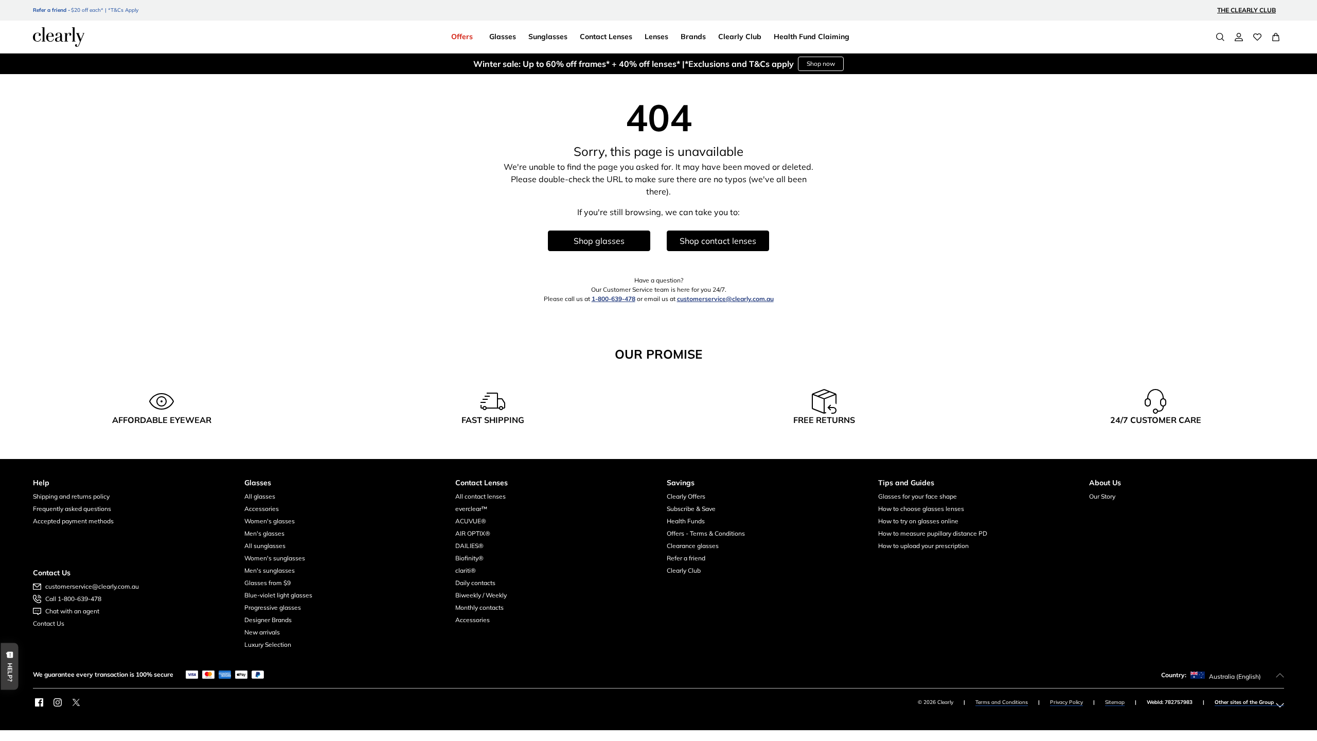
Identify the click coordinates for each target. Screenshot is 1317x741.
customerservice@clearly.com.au (725, 299)
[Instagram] (57, 702)
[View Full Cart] (1276, 37)
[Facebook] (39, 702)
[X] (76, 702)
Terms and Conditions (1001, 702)
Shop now (821, 63)
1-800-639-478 (613, 299)
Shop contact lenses (718, 241)
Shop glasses (599, 241)
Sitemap (1115, 702)
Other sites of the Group (1244, 702)
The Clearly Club (1246, 10)
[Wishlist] (1257, 37)
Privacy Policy (1066, 702)
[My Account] (1239, 37)
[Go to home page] (58, 37)
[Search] (1220, 37)
